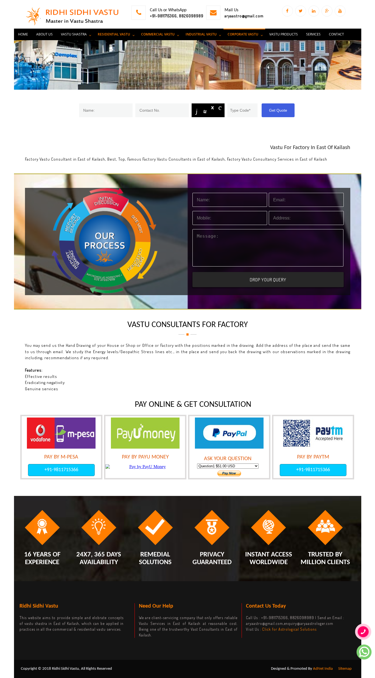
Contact (336, 34)
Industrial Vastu (201, 34)
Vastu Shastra (74, 34)
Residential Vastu (114, 34)
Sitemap (345, 669)
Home (23, 34)
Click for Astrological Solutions (289, 629)
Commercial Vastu (158, 34)
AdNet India (323, 669)
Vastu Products (283, 34)
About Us (44, 34)
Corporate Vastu (243, 34)
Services (313, 34)
